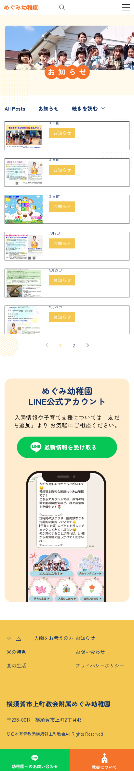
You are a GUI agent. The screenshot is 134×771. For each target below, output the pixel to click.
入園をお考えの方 (53, 637)
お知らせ (48, 108)
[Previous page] (46, 345)
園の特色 (16, 651)
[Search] (62, 7)
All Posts (15, 108)
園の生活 (16, 665)
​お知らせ (85, 637)
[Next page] (87, 345)
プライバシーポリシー (99, 665)
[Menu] (126, 7)
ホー (11, 637)
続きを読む (85, 108)
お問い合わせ (90, 651)
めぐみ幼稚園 (21, 7)
